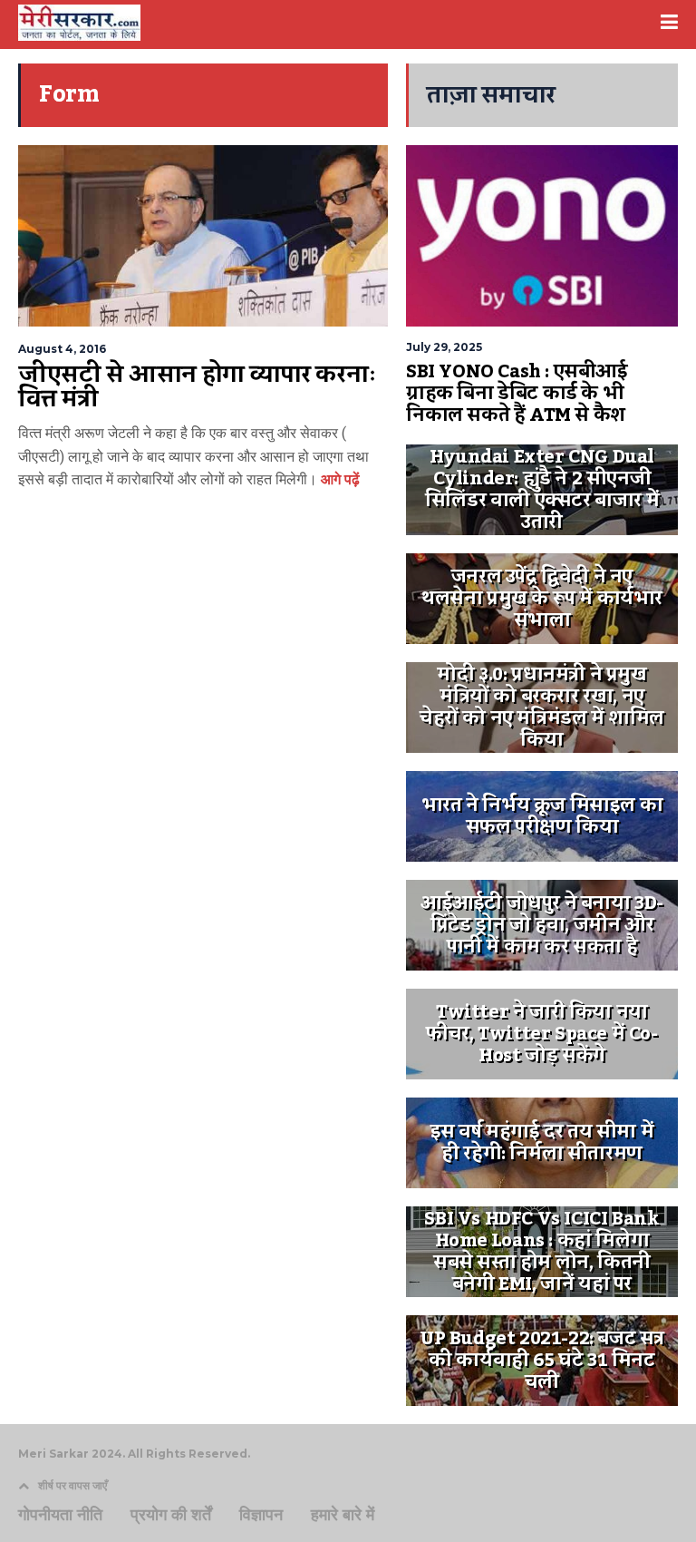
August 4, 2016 (62, 349)
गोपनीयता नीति (60, 1514)
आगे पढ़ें (338, 479)
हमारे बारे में (342, 1514)
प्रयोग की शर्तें (170, 1514)
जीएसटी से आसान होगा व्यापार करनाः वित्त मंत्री (197, 387)
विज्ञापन (261, 1514)
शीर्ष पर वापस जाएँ (72, 1485)
